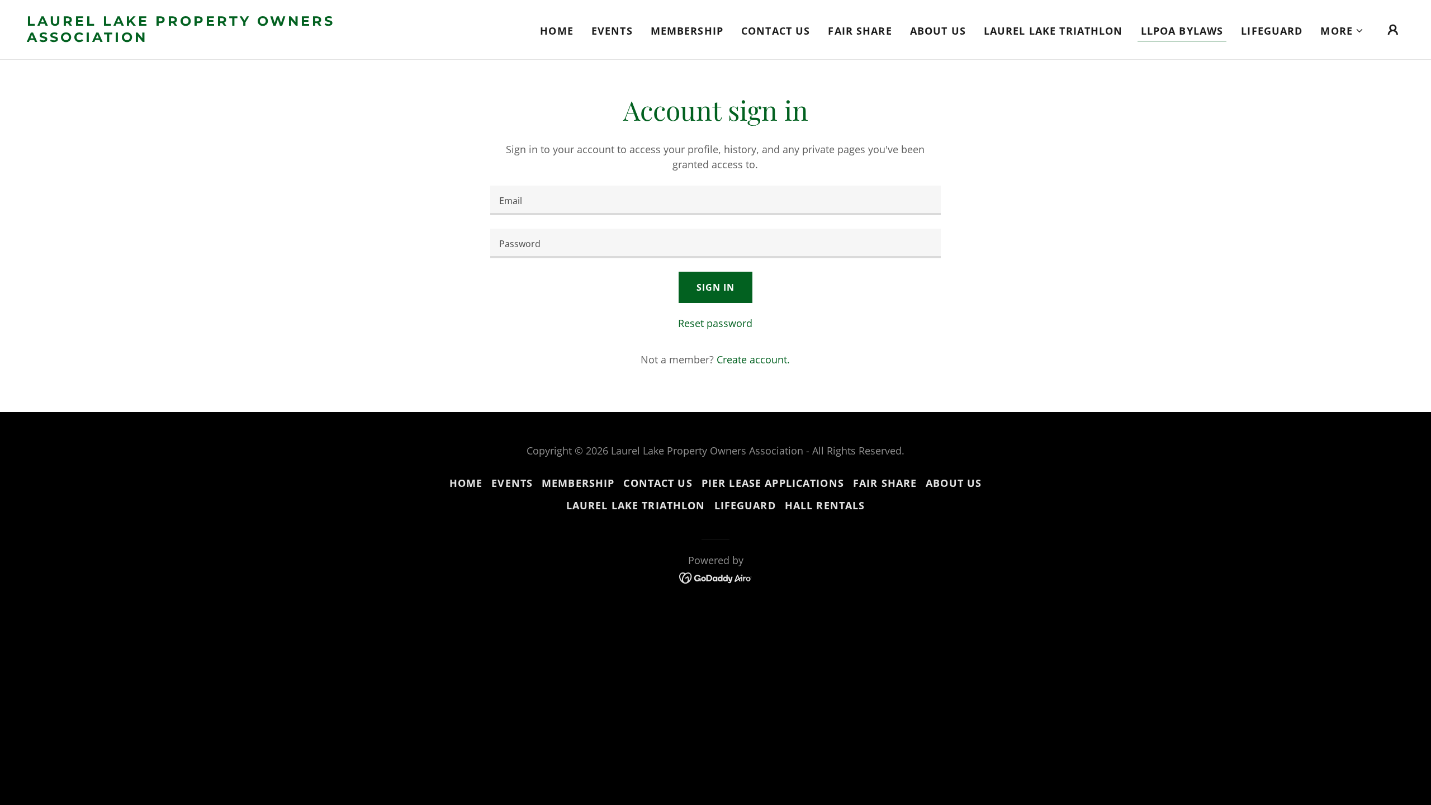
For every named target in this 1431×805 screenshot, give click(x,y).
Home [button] (466, 483)
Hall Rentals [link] (825, 505)
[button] (1342, 30)
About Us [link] (938, 30)
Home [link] (557, 30)
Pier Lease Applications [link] (773, 483)
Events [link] (612, 30)
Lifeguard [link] (1271, 30)
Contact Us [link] (775, 30)
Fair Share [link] (860, 30)
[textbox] (715, 200)
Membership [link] (687, 30)
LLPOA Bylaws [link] (1182, 30)
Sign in (715, 287)
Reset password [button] (715, 323)
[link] (220, 38)
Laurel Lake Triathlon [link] (1053, 30)
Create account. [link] (753, 359)
